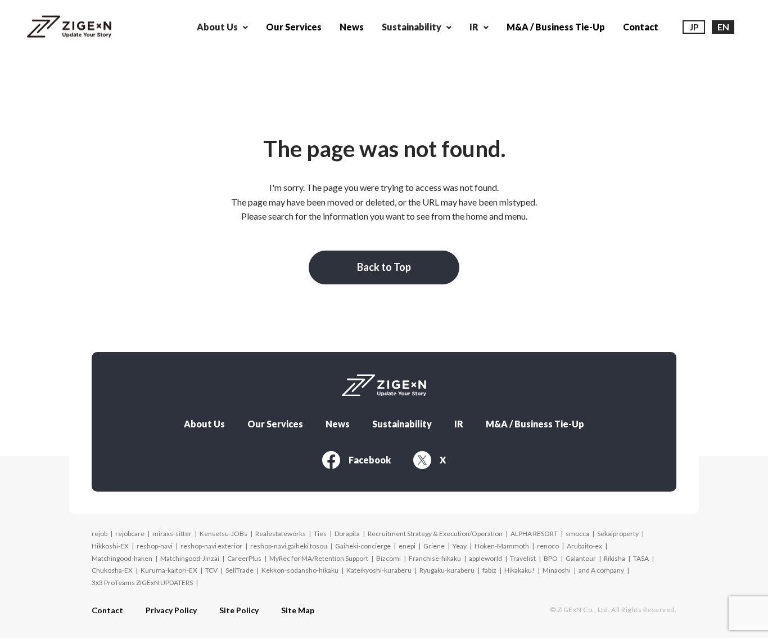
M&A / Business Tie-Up (556, 26)
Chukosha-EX (112, 570)
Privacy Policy (171, 610)
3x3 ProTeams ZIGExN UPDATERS (142, 582)
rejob (99, 533)
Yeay (460, 546)
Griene (434, 546)
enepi (407, 546)
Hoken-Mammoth (502, 546)
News (352, 26)
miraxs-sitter (172, 533)
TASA (641, 558)
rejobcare (129, 533)
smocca (577, 533)
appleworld (485, 558)
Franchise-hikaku (435, 558)
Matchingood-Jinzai (189, 558)
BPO (551, 558)
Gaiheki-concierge (363, 546)
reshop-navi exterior (211, 546)
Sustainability (402, 424)
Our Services (294, 26)
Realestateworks (280, 533)
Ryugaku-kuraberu (447, 570)
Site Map (297, 610)
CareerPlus (244, 558)
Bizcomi (388, 558)
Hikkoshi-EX (110, 546)
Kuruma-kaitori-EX (169, 570)
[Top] (69, 27)
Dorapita (347, 533)
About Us (204, 424)
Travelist (523, 558)
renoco (548, 546)
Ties (320, 533)
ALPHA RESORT (534, 533)
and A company (601, 570)
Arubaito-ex (584, 546)
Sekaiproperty (618, 533)
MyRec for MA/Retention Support (318, 558)
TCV (211, 570)
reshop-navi (155, 546)
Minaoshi (557, 570)
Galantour (581, 558)
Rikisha (614, 558)
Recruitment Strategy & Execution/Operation (435, 533)
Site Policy (239, 610)
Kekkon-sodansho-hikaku (299, 570)
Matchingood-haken (122, 558)
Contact (640, 26)
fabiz (489, 570)
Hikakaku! (519, 570)
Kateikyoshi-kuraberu (379, 570)
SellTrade (239, 570)
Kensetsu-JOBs (223, 533)
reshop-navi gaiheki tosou (288, 546)
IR (458, 424)
